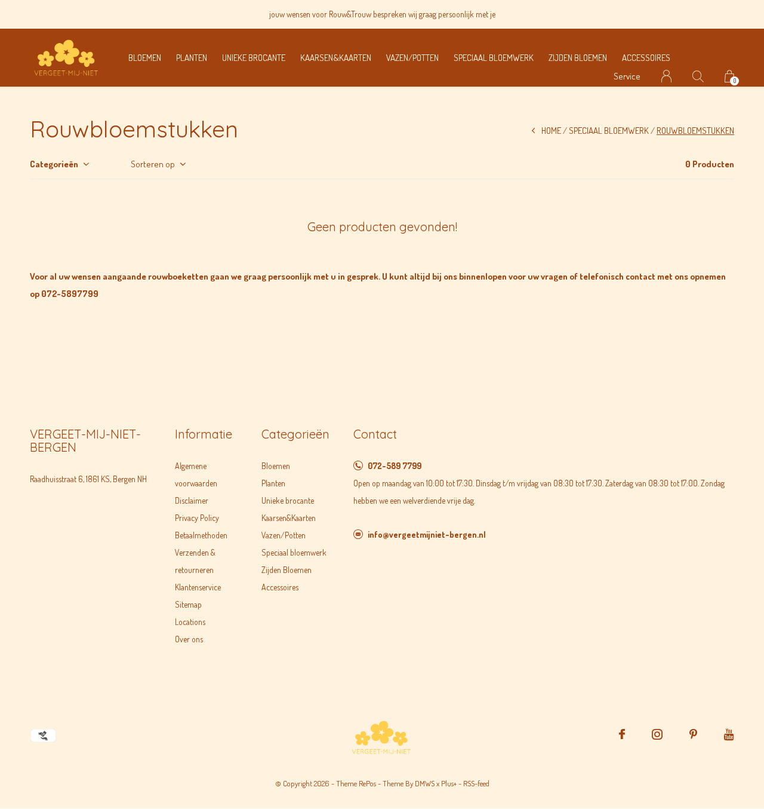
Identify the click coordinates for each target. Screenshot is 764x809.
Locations (190, 622)
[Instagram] (657, 734)
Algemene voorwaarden (196, 474)
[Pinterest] (693, 734)
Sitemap (188, 604)
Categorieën (54, 164)
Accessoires (646, 57)
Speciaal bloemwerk (494, 57)
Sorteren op (153, 164)
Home (551, 130)
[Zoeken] (698, 76)
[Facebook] (622, 734)
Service (627, 76)
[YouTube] (729, 734)
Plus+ (449, 783)
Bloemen (144, 57)
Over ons (189, 639)
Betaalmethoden (201, 535)
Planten (191, 57)
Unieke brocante (253, 57)
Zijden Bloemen (578, 57)
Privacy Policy (197, 518)
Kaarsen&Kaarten (335, 57)
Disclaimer (191, 500)
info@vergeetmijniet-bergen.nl (427, 534)
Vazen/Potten (412, 57)
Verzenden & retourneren (195, 561)
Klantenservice (198, 587)
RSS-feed (476, 783)
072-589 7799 (394, 466)
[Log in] (666, 76)
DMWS (425, 783)
